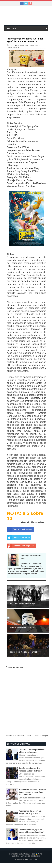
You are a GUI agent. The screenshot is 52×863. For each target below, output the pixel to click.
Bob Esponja (29, 45)
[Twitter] (26, 3)
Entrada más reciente (15, 735)
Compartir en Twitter (21, 537)
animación (20, 45)
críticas (9, 47)
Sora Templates (31, 859)
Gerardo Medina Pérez (33, 522)
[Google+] (30, 3)
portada (16, 47)
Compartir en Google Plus (24, 546)
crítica (38, 45)
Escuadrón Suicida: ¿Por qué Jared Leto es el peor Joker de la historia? (32, 792)
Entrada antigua (41, 735)
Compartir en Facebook (22, 529)
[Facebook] (22, 3)
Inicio (29, 735)
